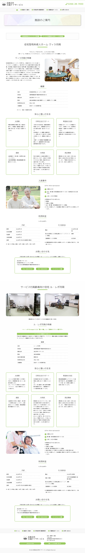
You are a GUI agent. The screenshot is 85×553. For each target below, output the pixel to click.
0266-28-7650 (75, 3)
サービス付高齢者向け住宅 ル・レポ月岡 (52, 36)
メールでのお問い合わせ (55, 543)
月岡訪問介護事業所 (38, 9)
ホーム (18, 531)
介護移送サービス (53, 9)
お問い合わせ (65, 9)
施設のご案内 (25, 9)
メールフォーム (57, 269)
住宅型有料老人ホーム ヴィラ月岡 (30, 36)
